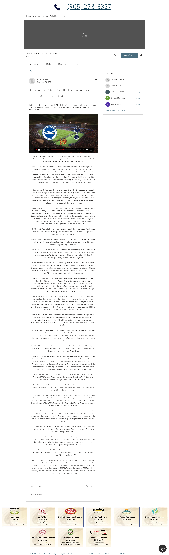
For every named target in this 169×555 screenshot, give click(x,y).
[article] (63, 288)
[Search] (115, 55)
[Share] (96, 79)
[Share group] (141, 54)
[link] (34, 64)
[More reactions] (39, 486)
